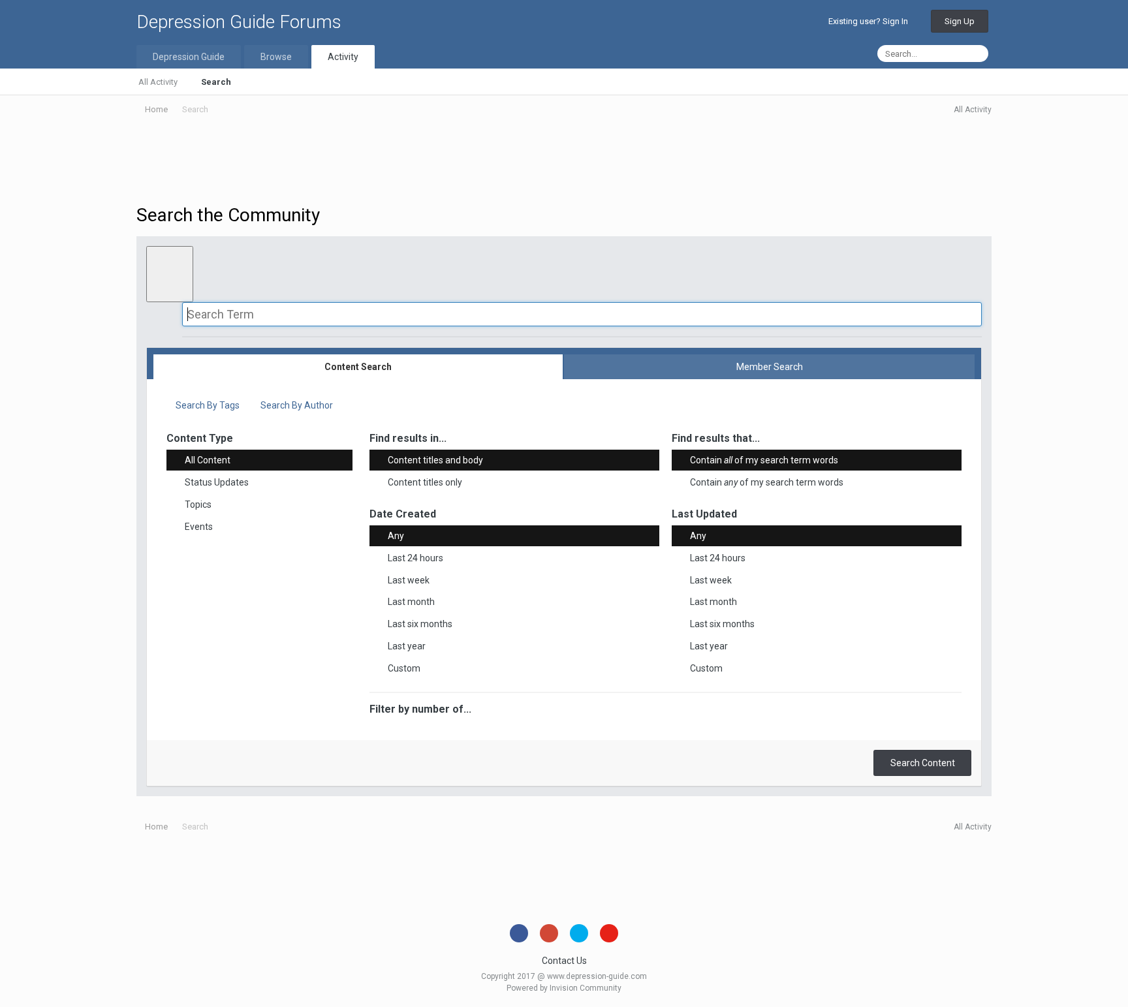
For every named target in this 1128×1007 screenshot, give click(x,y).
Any (396, 536)
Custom (404, 668)
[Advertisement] (564, 161)
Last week (409, 579)
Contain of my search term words (764, 460)
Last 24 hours (415, 558)
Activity (343, 57)
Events (199, 526)
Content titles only (425, 482)
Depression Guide (189, 57)
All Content (207, 460)
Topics (198, 504)
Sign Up (960, 21)
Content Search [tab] (358, 367)
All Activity (158, 82)
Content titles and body (435, 460)
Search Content (922, 763)
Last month (411, 601)
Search (216, 82)
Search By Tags (207, 405)
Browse (276, 57)
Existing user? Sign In (870, 21)
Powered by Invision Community (564, 988)
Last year (407, 646)
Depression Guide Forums (238, 22)
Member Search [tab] (769, 367)
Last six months (420, 624)
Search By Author (295, 405)
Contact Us (564, 960)
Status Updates (217, 482)
